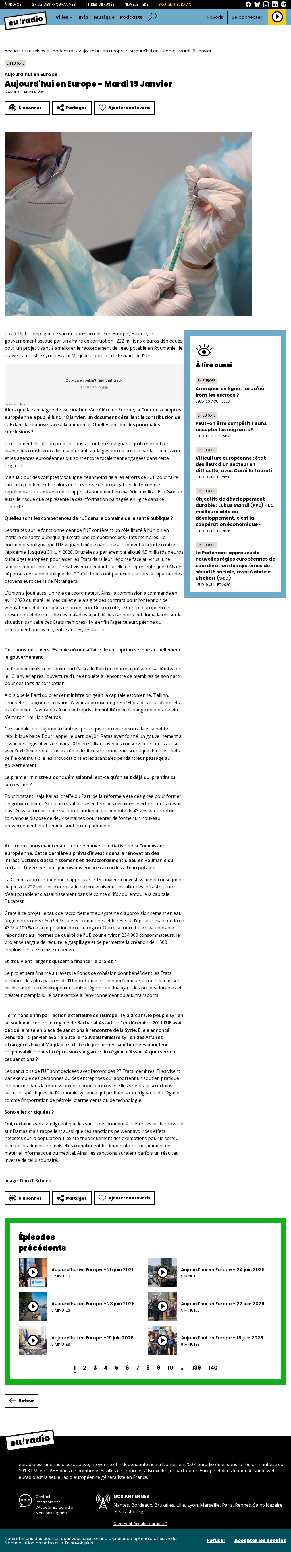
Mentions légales (51, 1513)
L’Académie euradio (54, 1507)
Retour (26, 1400)
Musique (104, 17)
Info (83, 17)
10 (170, 1368)
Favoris (215, 17)
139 (196, 1368)
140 (213, 1368)
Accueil (12, 51)
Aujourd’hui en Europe (101, 51)
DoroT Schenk (35, 1181)
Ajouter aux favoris (129, 107)
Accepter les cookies (260, 1540)
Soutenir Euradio (175, 4)
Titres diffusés (100, 4)
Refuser (216, 1540)
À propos (13, 4)
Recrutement (48, 1502)
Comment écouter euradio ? (140, 1523)
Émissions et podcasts (49, 51)
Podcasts (131, 17)
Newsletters (137, 4)
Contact (43, 1496)
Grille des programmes (54, 4)
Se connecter (247, 17)
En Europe (15, 63)
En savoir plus (79, 1543)
